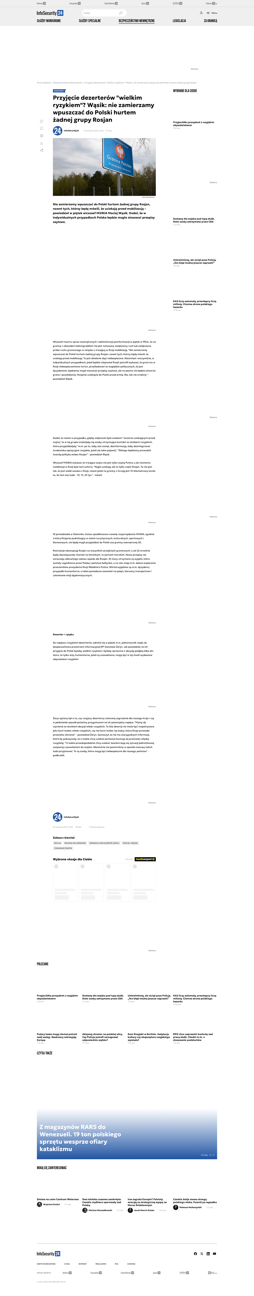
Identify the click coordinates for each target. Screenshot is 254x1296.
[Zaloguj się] (201, 13)
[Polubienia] (41, 121)
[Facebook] (195, 1253)
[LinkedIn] (208, 1253)
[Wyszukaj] (121, 12)
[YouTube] (214, 1253)
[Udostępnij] (41, 150)
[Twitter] (201, 1253)
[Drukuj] (41, 135)
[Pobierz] (41, 143)
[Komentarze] (41, 128)
